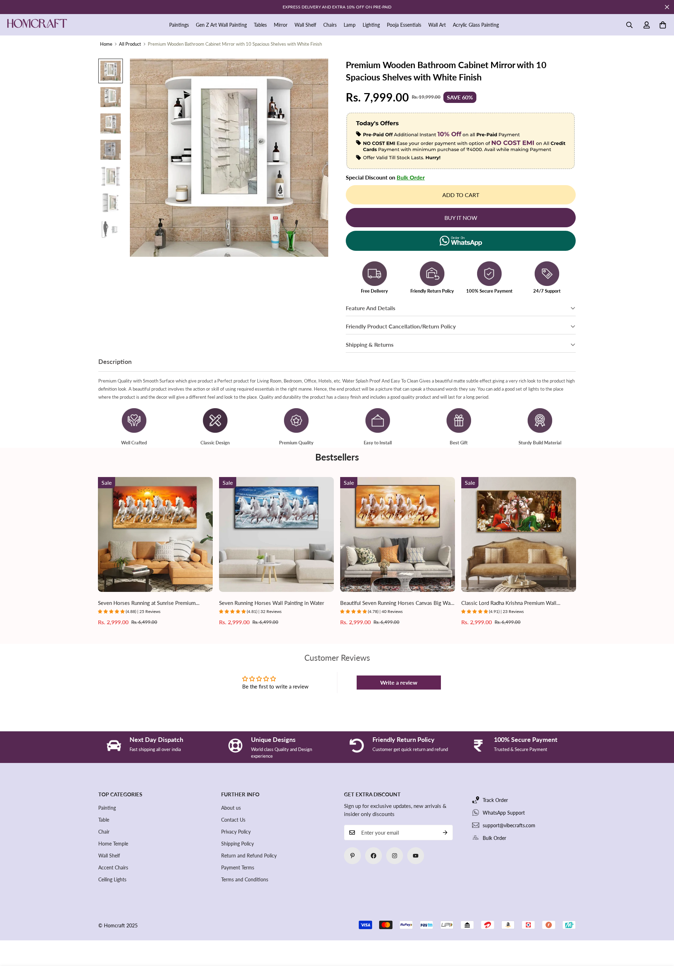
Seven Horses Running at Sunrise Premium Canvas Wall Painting (147, 603)
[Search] (629, 25)
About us (231, 808)
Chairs (330, 25)
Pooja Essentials (404, 25)
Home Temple (113, 844)
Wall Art (437, 25)
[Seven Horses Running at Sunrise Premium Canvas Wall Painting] (155, 534)
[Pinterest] (352, 855)
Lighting (371, 25)
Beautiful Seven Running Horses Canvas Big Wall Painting (396, 603)
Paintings (179, 25)
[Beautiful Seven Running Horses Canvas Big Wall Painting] (397, 534)
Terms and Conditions (244, 879)
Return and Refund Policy (249, 856)
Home (106, 44)
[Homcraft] (36, 25)
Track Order (495, 800)
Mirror (281, 25)
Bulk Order (411, 177)
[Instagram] (394, 855)
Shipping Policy (237, 844)
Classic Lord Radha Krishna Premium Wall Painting (508, 603)
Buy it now (460, 217)
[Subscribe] (445, 832)
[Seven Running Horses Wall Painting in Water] (276, 534)
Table (103, 820)
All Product (130, 44)
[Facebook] (373, 855)
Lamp (350, 25)
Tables (260, 25)
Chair (104, 832)
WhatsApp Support (504, 813)
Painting (107, 808)
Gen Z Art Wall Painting (221, 25)
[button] (663, 25)
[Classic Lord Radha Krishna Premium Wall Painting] (518, 534)
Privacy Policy (236, 832)
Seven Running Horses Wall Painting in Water (271, 603)
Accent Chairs (113, 867)
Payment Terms (237, 867)
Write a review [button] (398, 682)
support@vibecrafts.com (509, 825)
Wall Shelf (305, 25)
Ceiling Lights (112, 879)
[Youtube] (415, 855)
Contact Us (233, 820)
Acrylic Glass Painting (476, 25)
